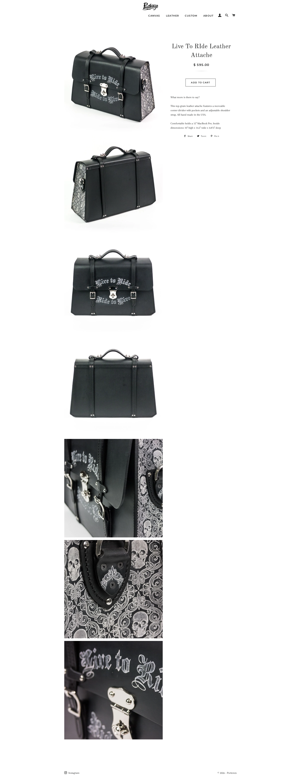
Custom (191, 15)
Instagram (73, 772)
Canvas (154, 15)
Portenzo (232, 772)
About (208, 15)
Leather (172, 15)
